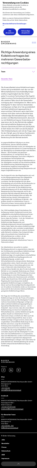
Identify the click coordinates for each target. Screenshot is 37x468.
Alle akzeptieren (10, 32)
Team (3, 72)
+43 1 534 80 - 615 (7, 426)
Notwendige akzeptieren (25, 32)
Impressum (5, 458)
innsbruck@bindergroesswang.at (12, 409)
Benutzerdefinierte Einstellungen (14, 23)
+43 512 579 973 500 (8, 407)
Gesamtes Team (6, 79)
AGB (3, 454)
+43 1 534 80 (5, 388)
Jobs (3, 440)
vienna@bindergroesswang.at (11, 390)
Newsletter (5, 443)
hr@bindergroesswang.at (9, 428)
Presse (4, 447)
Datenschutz (23, 20)
